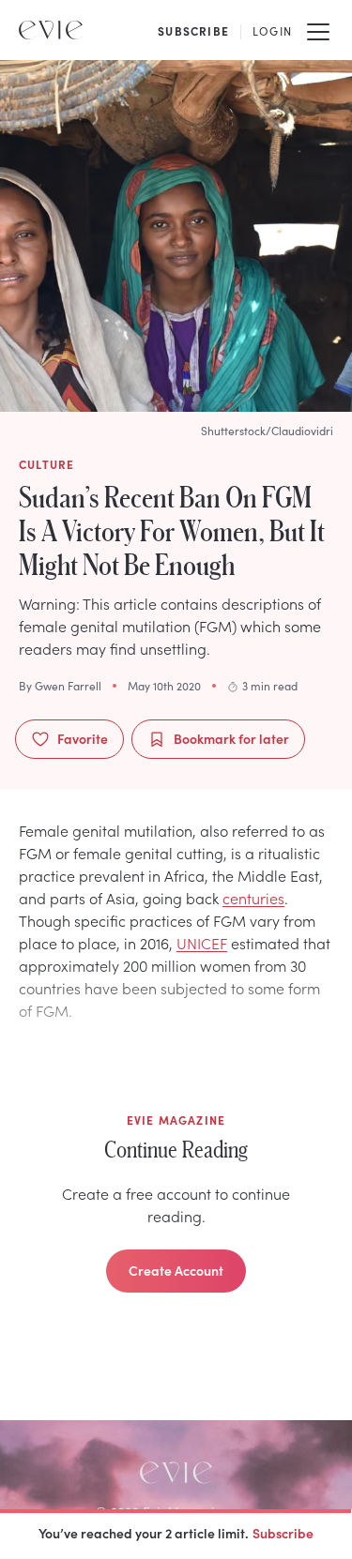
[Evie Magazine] (51, 30)
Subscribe (283, 1532)
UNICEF (201, 942)
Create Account (176, 1270)
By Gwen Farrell (60, 685)
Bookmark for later (231, 738)
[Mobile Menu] (318, 30)
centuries (253, 897)
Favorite (82, 738)
